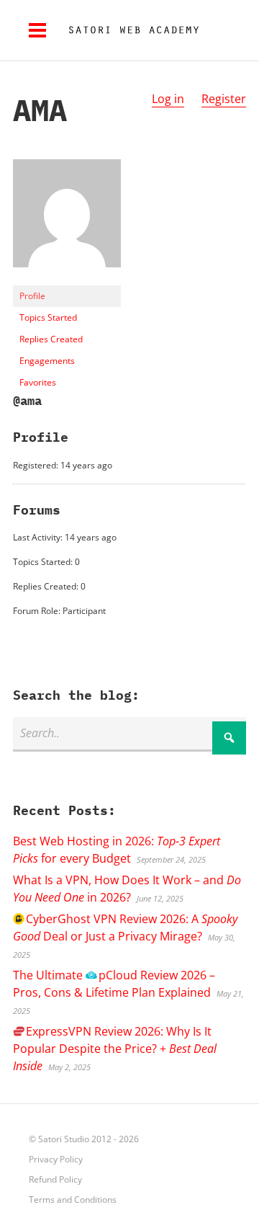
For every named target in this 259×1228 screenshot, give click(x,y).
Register (223, 99)
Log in (168, 99)
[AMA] (67, 278)
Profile (32, 296)
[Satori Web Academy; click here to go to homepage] (128, 30)
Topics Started (48, 317)
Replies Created (51, 339)
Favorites (37, 382)
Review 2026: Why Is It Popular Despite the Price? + (115, 1048)
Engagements (47, 361)
